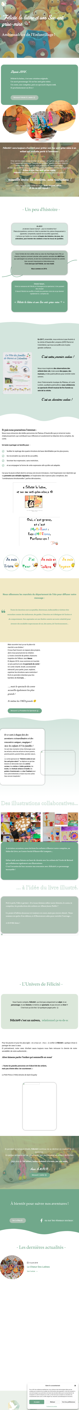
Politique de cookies (52, 1406)
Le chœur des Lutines (38, 1266)
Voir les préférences (68, 1402)
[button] (75, 1386)
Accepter (37, 1402)
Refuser (52, 1402)
